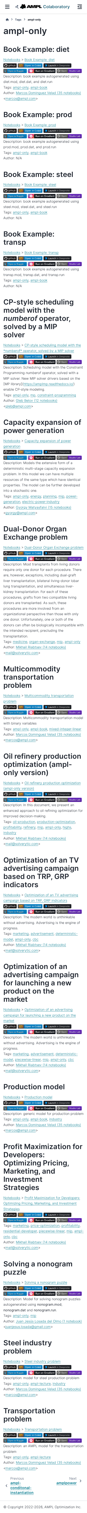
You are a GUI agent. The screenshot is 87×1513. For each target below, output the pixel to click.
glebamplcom (18, 406)
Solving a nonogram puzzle (45, 1282)
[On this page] (80, 6)
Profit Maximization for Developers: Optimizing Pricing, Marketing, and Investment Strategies (41, 1203)
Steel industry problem (42, 1361)
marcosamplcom (20, 98)
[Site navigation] (7, 6)
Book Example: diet (39, 60)
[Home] (7, 19)
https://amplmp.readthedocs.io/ (48, 384)
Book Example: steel (40, 184)
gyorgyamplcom (20, 513)
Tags (18, 19)
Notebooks (11, 60)
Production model (38, 1097)
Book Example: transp (41, 252)
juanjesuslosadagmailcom (28, 1327)
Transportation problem (43, 1429)
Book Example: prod (40, 125)
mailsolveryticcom (21, 653)
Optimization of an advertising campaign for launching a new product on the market (39, 1015)
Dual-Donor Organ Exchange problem (54, 547)
